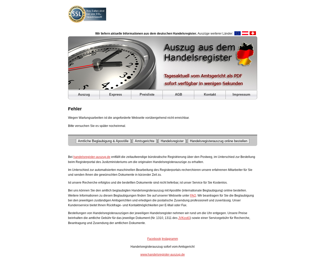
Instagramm (170, 239)
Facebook (154, 239)
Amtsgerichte (144, 141)
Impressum (241, 94)
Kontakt (210, 94)
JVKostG (184, 218)
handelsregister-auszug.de (91, 157)
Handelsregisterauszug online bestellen (218, 141)
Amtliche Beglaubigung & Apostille (103, 141)
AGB (178, 94)
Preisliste (147, 94)
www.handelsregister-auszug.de (162, 254)
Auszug (84, 94)
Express (115, 94)
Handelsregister (172, 141)
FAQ (193, 195)
